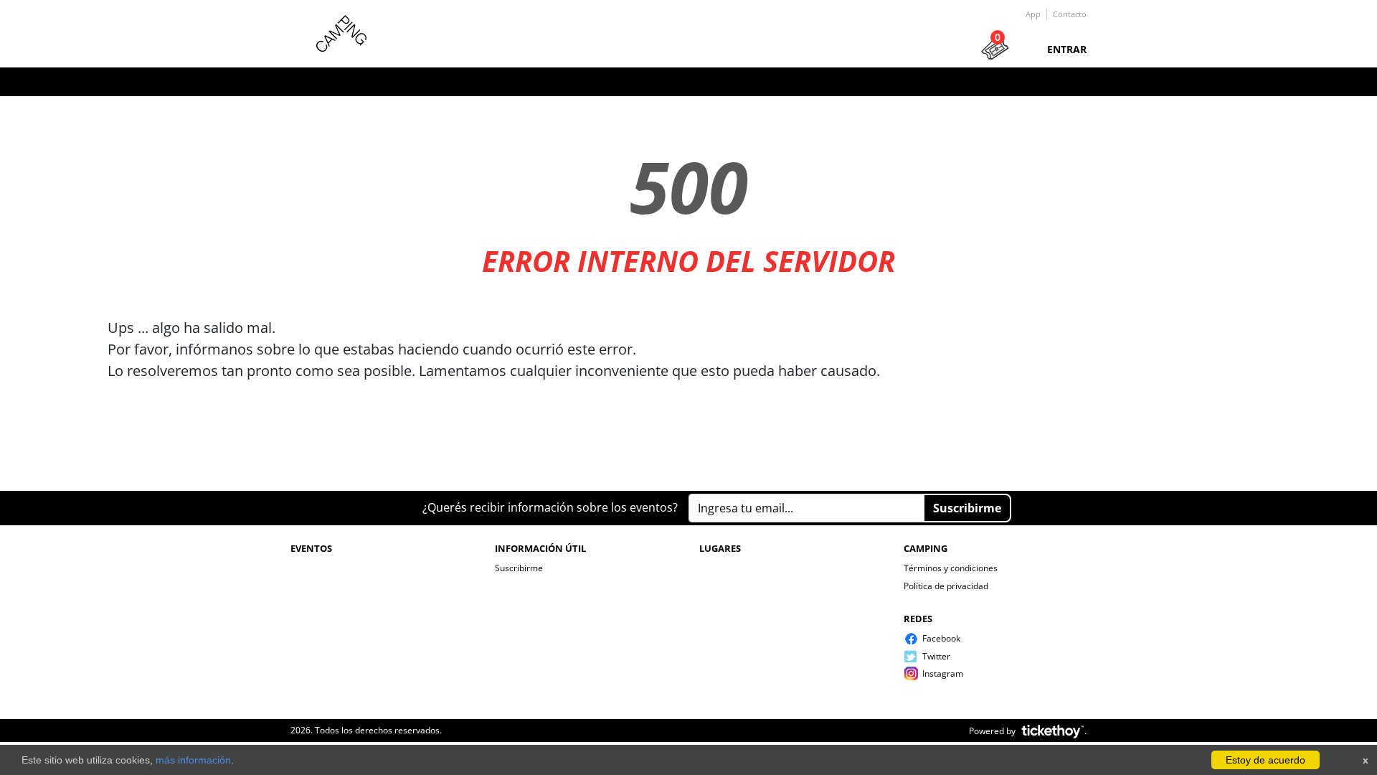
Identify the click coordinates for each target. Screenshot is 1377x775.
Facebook (941, 638)
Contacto (1070, 14)
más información (193, 760)
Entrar (1067, 49)
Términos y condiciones (951, 568)
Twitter (936, 656)
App (1033, 14)
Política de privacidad (946, 586)
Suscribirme (519, 568)
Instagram (942, 673)
